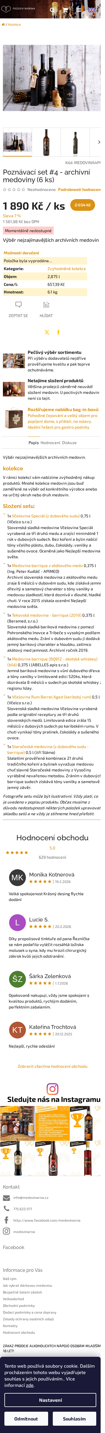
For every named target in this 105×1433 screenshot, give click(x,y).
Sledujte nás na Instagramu (54, 1099)
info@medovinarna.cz (30, 1197)
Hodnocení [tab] (50, 442)
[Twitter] (47, 332)
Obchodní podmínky (19, 1305)
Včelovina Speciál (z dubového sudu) (46, 515)
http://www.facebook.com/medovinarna (46, 1220)
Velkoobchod (13, 1299)
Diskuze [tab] (69, 442)
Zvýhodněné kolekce (67, 268)
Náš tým (10, 1279)
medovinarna (24, 1231)
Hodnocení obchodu (19, 1332)
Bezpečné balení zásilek (22, 1292)
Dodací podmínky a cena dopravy (29, 1312)
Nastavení (50, 1400)
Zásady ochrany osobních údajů (28, 1319)
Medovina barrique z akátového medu (47, 565)
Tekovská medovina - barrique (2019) (46, 615)
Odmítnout (26, 1418)
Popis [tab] (34, 442)
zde (30, 1385)
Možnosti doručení (21, 252)
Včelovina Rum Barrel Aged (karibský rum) (51, 696)
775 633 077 (22, 1209)
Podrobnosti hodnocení (80, 189)
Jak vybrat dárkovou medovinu (27, 1285)
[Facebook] (58, 332)
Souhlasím (74, 1418)
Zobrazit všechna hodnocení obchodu (53, 1066)
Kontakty (10, 1326)
